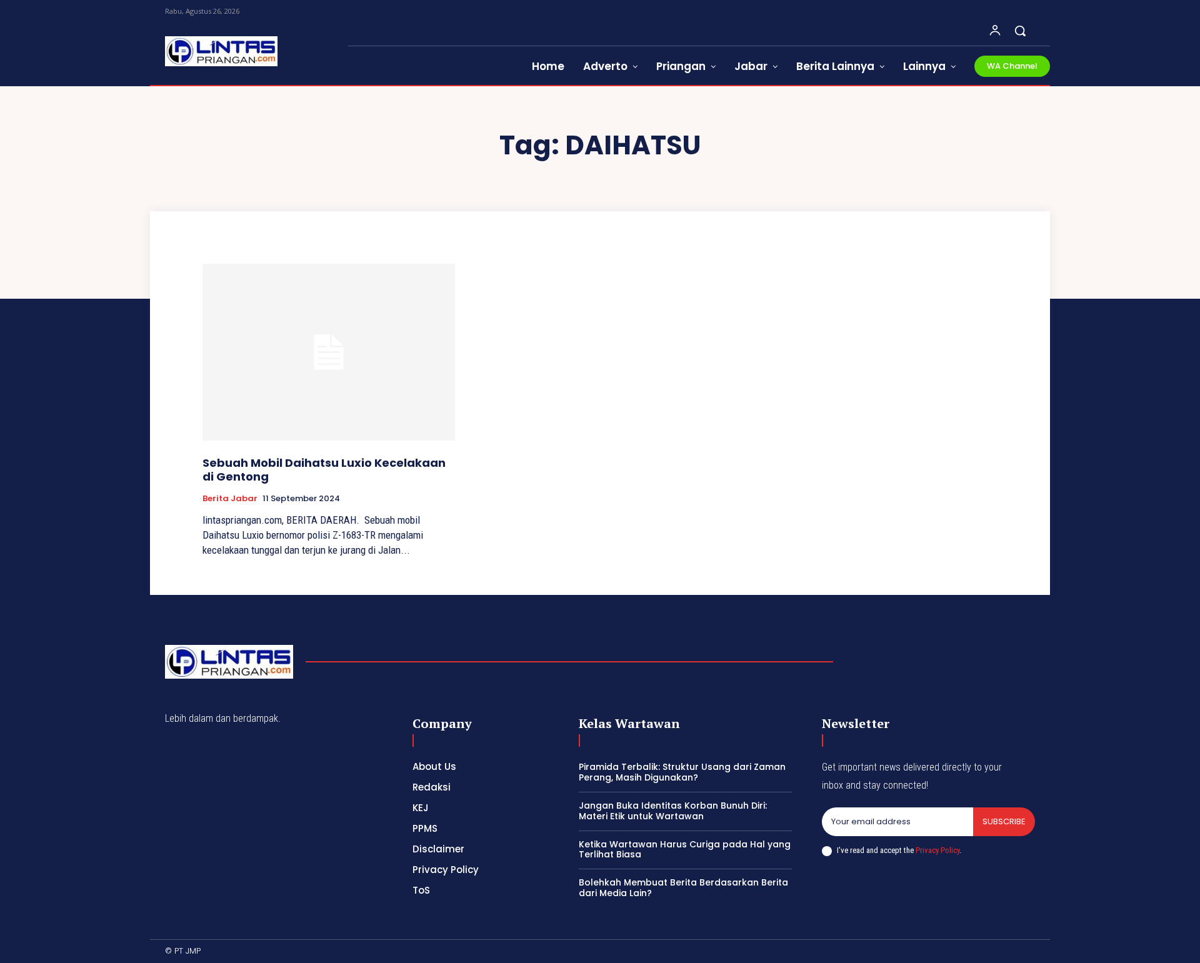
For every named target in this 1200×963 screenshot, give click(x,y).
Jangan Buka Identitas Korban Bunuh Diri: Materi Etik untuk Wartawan (673, 810)
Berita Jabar (230, 499)
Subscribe (1004, 821)
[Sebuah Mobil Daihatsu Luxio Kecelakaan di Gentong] (328, 352)
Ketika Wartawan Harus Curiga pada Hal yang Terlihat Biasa (685, 849)
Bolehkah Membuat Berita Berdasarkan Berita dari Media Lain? (683, 887)
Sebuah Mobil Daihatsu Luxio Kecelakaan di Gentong (324, 469)
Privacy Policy (937, 850)
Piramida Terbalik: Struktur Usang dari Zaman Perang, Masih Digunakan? (682, 772)
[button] (1020, 31)
